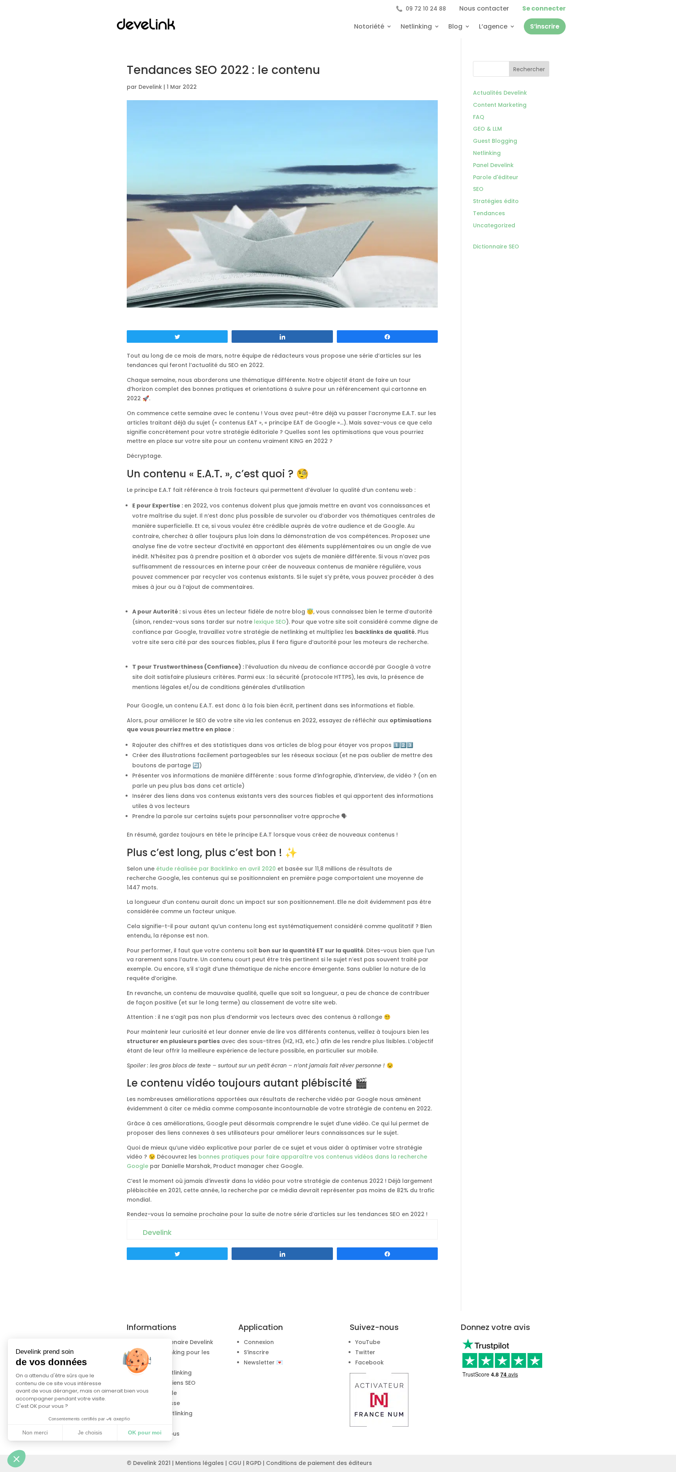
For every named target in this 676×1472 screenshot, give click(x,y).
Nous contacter (484, 8)
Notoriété (369, 26)
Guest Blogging (495, 141)
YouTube (367, 1342)
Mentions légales (199, 1463)
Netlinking (416, 26)
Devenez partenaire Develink (172, 1342)
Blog (455, 26)
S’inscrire (544, 26)
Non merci (35, 1432)
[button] (16, 1458)
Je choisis (90, 1432)
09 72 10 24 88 (421, 9)
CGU (234, 1463)
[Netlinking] (379, 1425)
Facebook (369, 1362)
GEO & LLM (487, 129)
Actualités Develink (500, 93)
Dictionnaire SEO (496, 246)
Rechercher (529, 69)
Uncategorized (494, 225)
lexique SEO (270, 622)
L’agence (493, 26)
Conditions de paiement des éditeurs (319, 1463)
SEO (478, 189)
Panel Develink (493, 165)
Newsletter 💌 (263, 1362)
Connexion (259, 1342)
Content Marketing (500, 105)
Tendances (489, 213)
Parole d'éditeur (495, 177)
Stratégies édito (496, 201)
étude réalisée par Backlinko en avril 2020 (216, 869)
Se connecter (544, 8)
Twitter (365, 1352)
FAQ (478, 117)
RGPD (253, 1463)
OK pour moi (145, 1432)
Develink (150, 87)
